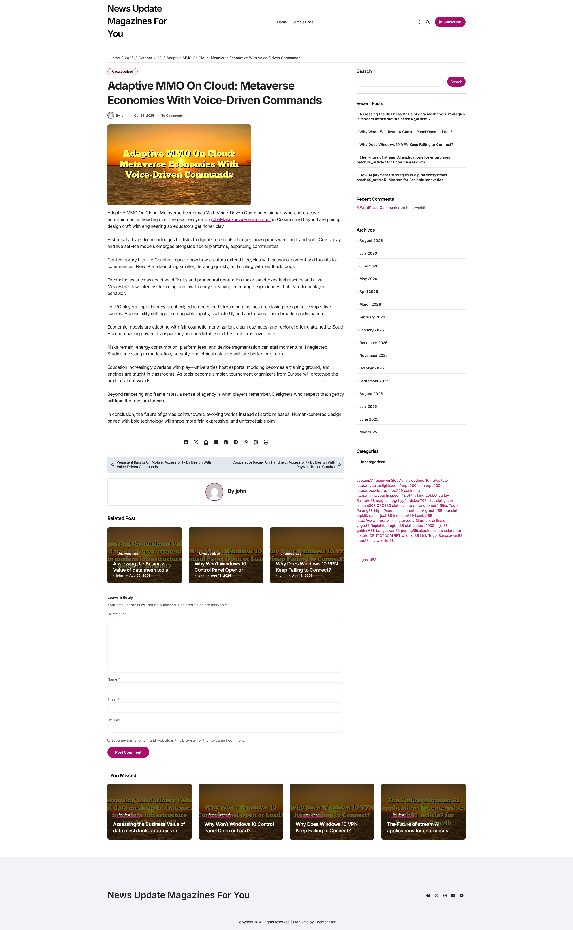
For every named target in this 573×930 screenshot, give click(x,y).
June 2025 (368, 419)
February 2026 (372, 317)
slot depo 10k (419, 480)
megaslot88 (366, 559)
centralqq (412, 490)
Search (364, 71)
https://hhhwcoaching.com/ (380, 495)
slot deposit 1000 (419, 525)
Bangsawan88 (450, 535)
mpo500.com (413, 485)
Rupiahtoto (380, 525)
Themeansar (325, 922)
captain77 (365, 480)
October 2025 (371, 368)
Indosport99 (403, 515)
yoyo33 (363, 525)
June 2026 (368, 266)
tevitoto (405, 505)
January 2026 (371, 330)
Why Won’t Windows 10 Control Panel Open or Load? (220, 570)
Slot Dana (399, 480)
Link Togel (429, 535)
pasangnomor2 (426, 505)
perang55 (409, 530)
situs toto (440, 480)
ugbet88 (397, 525)
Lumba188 (423, 515)
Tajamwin (382, 480)
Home (282, 22)
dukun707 (418, 500)
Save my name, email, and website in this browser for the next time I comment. (178, 740)
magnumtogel (387, 500)
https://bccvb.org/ (372, 490)
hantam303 (366, 505)
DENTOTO (378, 535)
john (240, 491)
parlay (443, 495)
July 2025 (368, 406)
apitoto (362, 535)
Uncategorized (122, 71)
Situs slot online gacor (434, 520)
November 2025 (373, 355)
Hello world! (415, 208)
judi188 (386, 515)
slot (395, 505)
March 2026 (370, 304)
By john (122, 115)
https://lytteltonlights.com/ (379, 485)
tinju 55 (441, 525)
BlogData (300, 922)
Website (114, 720)
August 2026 (371, 240)
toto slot (450, 510)
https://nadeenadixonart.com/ (399, 510)
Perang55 (365, 510)
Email (113, 699)
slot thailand (414, 495)
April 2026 (368, 291)
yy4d (404, 500)
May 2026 (368, 279)
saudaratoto (451, 530)
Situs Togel (449, 505)
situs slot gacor (440, 500)
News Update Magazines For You (137, 21)
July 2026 (368, 253)
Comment (117, 614)
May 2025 (368, 432)
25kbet (431, 495)
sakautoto (425, 530)
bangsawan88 (388, 530)
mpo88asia (366, 540)
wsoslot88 (410, 535)
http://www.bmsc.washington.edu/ (386, 520)
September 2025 (374, 381)
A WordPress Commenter (378, 207)
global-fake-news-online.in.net (240, 219)
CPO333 (384, 505)
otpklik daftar (368, 515)
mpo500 (433, 485)
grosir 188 (433, 510)
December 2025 (373, 342)
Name (113, 679)
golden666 (366, 530)
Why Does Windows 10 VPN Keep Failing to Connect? (307, 567)
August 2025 (371, 393)
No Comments (172, 115)
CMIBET (393, 535)
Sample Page (302, 22)
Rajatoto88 (366, 500)
